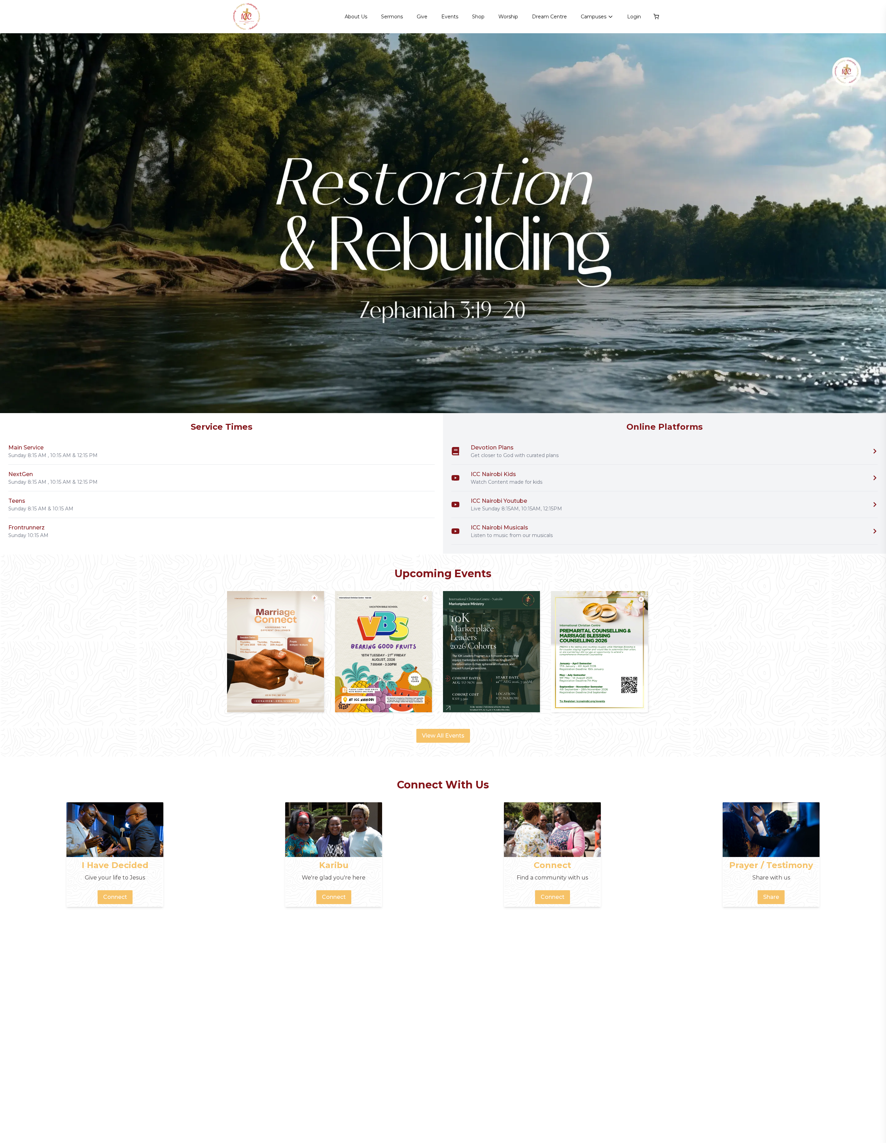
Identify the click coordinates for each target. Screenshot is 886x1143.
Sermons (392, 17)
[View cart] (656, 16)
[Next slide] (872, 223)
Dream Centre (549, 17)
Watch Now (853, 395)
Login (634, 17)
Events (449, 17)
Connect (115, 897)
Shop (478, 17)
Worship (508, 17)
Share (771, 897)
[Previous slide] (14, 223)
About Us (356, 17)
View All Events (443, 735)
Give (422, 17)
